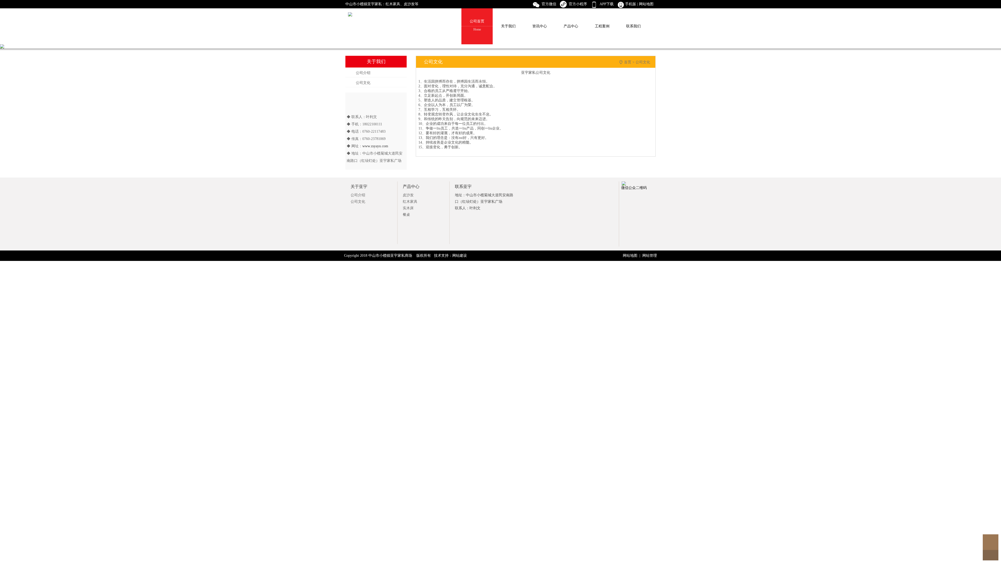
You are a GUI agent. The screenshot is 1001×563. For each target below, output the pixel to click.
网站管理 (649, 256)
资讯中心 (539, 26)
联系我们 (633, 26)
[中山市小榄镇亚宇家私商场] (500, 4)
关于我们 (508, 26)
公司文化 (363, 83)
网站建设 (459, 256)
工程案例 (602, 26)
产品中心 (571, 26)
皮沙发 (408, 195)
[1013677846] (990, 542)
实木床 (408, 208)
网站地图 (647, 4)
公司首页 (477, 25)
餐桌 (406, 215)
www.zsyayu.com (375, 146)
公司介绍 (363, 73)
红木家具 (410, 202)
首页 (627, 62)
